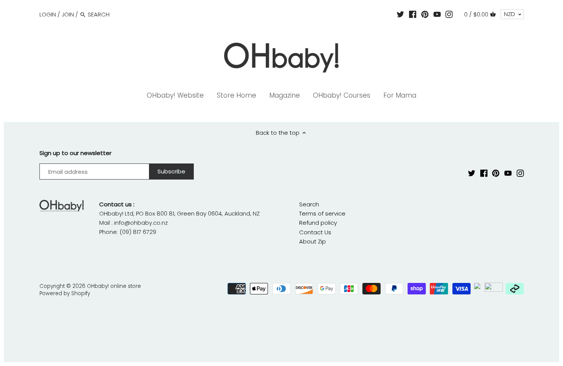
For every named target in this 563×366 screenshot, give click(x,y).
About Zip (312, 241)
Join (68, 14)
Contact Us (315, 232)
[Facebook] (412, 14)
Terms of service (322, 213)
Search (309, 204)
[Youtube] (437, 14)
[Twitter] (400, 14)
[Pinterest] (425, 14)
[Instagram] (449, 14)
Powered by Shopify (64, 293)
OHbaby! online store (114, 286)
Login (47, 14)
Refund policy (318, 223)
